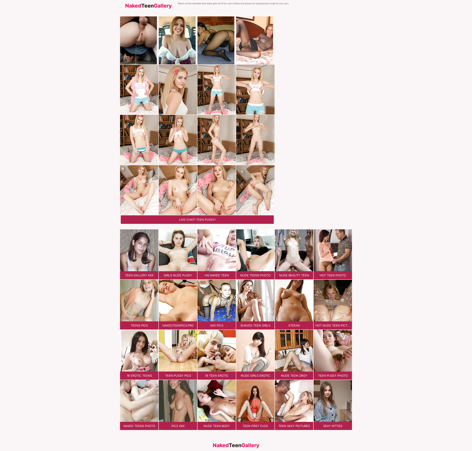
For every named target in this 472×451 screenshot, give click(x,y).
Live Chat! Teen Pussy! (197, 219)
